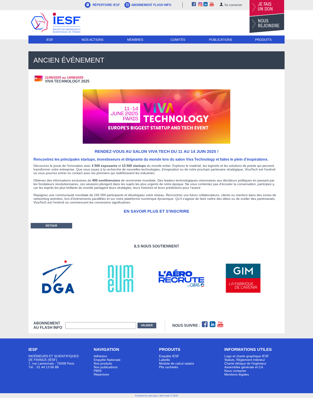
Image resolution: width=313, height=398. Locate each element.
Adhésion (100, 356)
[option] (64, 278)
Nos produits (103, 363)
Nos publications (106, 367)
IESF (49, 39)
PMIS (98, 371)
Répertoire (101, 374)
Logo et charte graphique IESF (246, 356)
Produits (263, 39)
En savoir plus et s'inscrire (156, 211)
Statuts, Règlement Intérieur (244, 360)
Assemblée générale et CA (243, 367)
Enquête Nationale (107, 360)
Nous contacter (235, 371)
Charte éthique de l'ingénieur (245, 363)
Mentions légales (236, 374)
